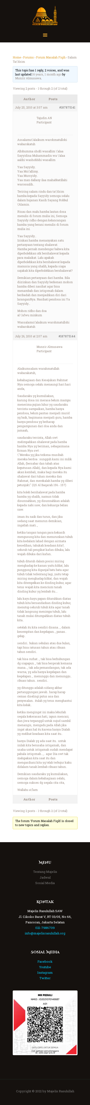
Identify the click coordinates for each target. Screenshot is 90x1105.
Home (17, 57)
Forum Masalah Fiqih (51, 57)
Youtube (45, 967)
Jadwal (45, 877)
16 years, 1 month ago (46, 74)
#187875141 (67, 107)
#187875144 (67, 336)
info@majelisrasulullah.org (45, 933)
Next (69, 1023)
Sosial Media (45, 883)
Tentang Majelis (45, 871)
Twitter (45, 978)
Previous (21, 1023)
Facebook (45, 961)
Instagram (45, 972)
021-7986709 (45, 928)
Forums (28, 57)
